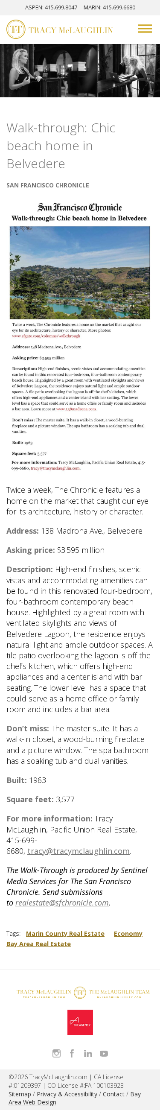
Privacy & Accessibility (67, 1094)
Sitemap (20, 1094)
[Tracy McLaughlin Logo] (59, 30)
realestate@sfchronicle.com (62, 902)
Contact (114, 1094)
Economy (128, 933)
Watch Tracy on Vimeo (104, 1053)
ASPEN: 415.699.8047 (51, 7)
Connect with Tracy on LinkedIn (88, 1053)
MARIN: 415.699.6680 (109, 7)
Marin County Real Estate (65, 933)
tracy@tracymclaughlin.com (78, 851)
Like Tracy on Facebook (72, 1053)
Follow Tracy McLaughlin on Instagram (56, 1053)
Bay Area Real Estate (38, 944)
